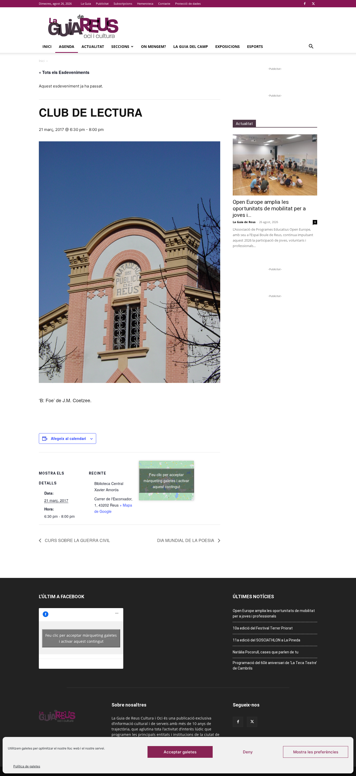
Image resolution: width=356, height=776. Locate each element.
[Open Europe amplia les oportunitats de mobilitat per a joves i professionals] (275, 164)
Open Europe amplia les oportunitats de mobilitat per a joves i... (269, 208)
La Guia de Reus (244, 222)
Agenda (66, 46)
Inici (47, 46)
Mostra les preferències (315, 751)
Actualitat (93, 46)
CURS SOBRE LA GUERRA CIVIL (77, 540)
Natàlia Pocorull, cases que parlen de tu (265, 652)
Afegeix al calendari (68, 438)
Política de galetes (26, 766)
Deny (248, 751)
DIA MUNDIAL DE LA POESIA (186, 540)
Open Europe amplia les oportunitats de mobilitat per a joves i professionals (274, 613)
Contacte (164, 3)
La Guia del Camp (190, 46)
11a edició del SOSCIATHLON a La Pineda (266, 640)
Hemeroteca (145, 3)
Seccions (120, 46)
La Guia (86, 3)
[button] (311, 47)
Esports (255, 46)
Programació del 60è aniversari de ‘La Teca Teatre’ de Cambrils (275, 665)
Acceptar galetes (180, 751)
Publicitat (102, 3)
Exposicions (227, 46)
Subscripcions (123, 3)
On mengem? (153, 46)
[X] (313, 3)
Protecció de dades (188, 3)
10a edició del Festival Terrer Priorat (263, 628)
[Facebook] (305, 3)
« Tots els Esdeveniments (64, 72)
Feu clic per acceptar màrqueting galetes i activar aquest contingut (166, 480)
